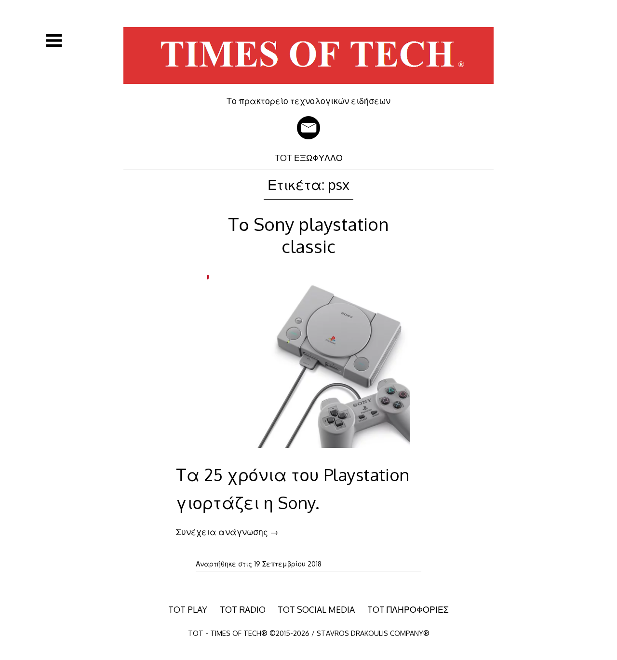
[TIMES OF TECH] (308, 89)
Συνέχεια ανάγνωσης (227, 531)
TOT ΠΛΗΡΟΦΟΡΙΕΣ (408, 609)
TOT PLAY (187, 609)
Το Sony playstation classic (308, 235)
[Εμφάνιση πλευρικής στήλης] (54, 40)
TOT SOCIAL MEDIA (316, 609)
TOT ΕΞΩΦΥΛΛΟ (309, 157)
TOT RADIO (243, 609)
